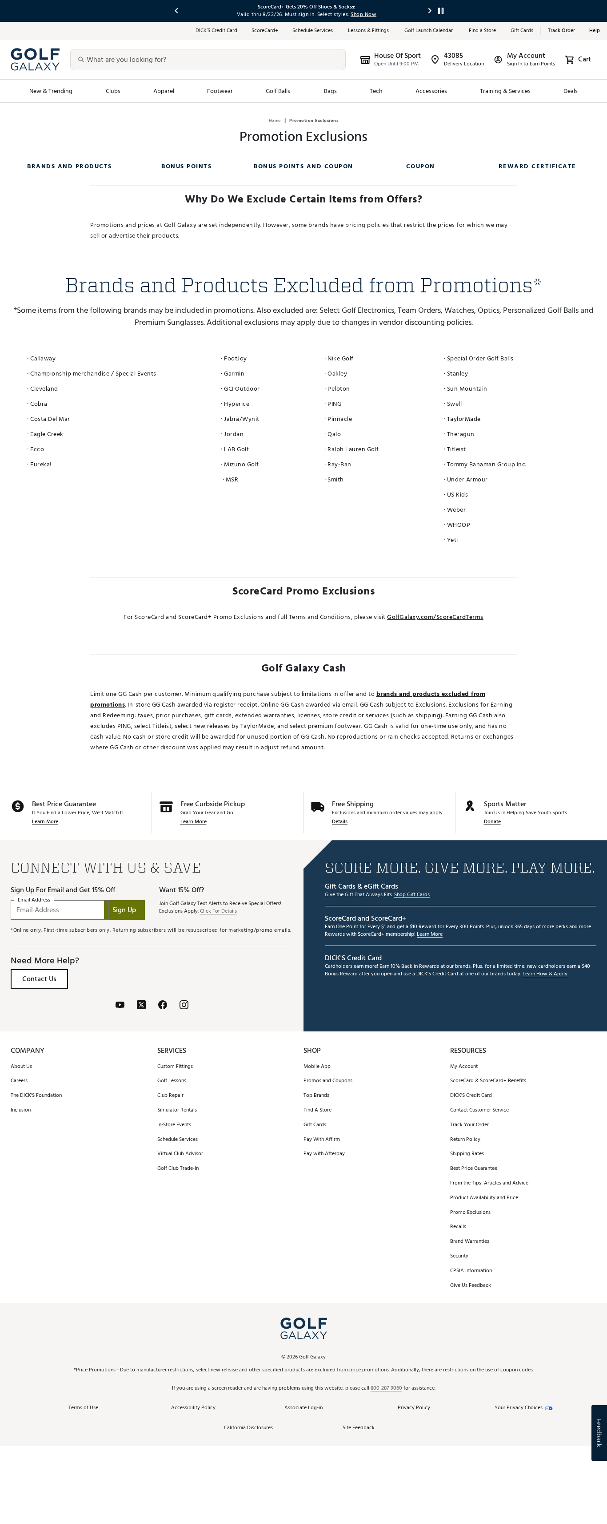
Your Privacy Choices (519, 1408)
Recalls (458, 1227)
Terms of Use (83, 1408)
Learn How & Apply (545, 974)
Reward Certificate (537, 166)
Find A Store (317, 1110)
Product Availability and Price (484, 1198)
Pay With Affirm (322, 1140)
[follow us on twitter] (141, 1004)
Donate (492, 822)
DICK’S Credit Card (216, 31)
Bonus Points (186, 166)
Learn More (45, 822)
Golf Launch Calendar (429, 31)
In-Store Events (174, 1125)
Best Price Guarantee (473, 1168)
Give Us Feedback (470, 1286)
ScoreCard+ (265, 31)
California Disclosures (248, 1428)
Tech (376, 91)
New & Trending (51, 91)
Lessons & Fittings (369, 31)
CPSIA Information (471, 1271)
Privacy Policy (414, 1408)
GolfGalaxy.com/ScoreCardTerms (435, 617)
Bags (330, 91)
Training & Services (505, 91)
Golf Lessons (171, 1081)
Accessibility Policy (193, 1408)
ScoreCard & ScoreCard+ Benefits (488, 1081)
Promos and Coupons (328, 1081)
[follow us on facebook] (162, 1004)
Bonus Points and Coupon (303, 166)
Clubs (113, 91)
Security (459, 1256)
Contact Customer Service (479, 1110)
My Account (464, 1067)
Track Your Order (469, 1125)
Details (339, 822)
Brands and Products (69, 166)
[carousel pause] (440, 10)
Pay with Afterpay (324, 1154)
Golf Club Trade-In (178, 1168)
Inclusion (21, 1110)
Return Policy (465, 1140)
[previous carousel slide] (177, 10)
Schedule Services (313, 31)
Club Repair (170, 1096)
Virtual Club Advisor (180, 1154)
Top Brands (316, 1096)
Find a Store (482, 31)
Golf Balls (278, 91)
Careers (19, 1081)
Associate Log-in (303, 1408)
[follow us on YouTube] (120, 1004)
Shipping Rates (467, 1154)
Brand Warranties (469, 1241)
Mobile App (317, 1067)
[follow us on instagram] (184, 1004)
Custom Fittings (175, 1067)
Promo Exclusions (470, 1213)
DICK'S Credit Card (471, 1096)
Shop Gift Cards (412, 895)
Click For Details (218, 911)
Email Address (34, 900)
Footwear (220, 91)
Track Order (561, 31)
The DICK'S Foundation (36, 1096)
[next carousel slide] (430, 10)
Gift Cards (522, 31)
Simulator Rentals (177, 1110)
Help (594, 31)
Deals (570, 91)
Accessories (431, 91)
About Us (21, 1067)
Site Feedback (359, 1428)
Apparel (163, 91)
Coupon (420, 166)
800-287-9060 (386, 1388)
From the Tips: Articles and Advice (489, 1183)
